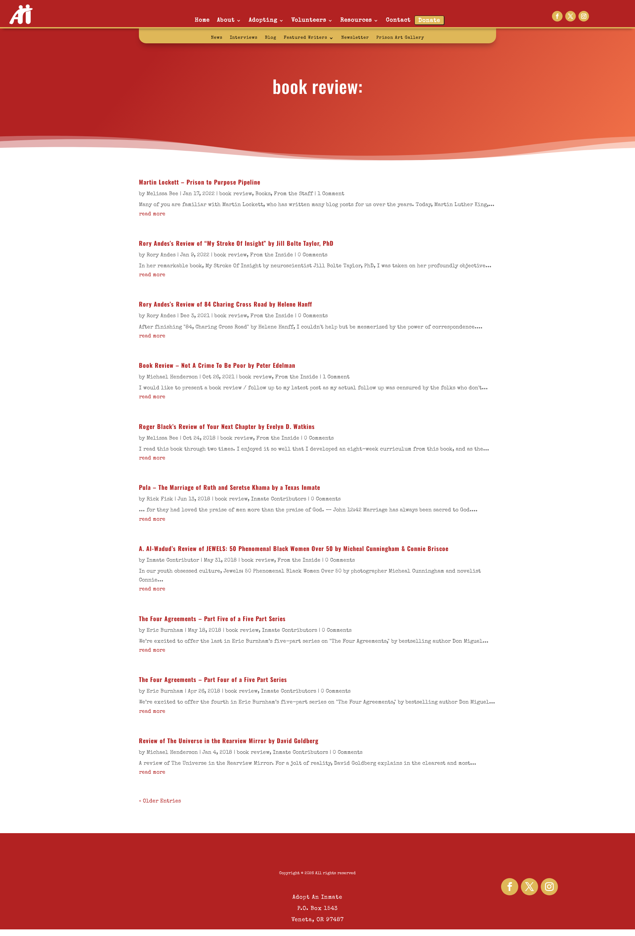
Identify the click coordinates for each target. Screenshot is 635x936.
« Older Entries (160, 801)
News (217, 38)
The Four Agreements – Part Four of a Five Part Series (213, 679)
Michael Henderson (172, 377)
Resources (356, 20)
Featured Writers (305, 38)
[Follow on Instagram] (583, 16)
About (226, 20)
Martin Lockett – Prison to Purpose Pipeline (199, 182)
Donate (429, 20)
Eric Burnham (165, 630)
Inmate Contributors (278, 499)
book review (235, 194)
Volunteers (308, 20)
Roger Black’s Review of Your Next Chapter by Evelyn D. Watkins (227, 426)
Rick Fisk (160, 499)
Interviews (244, 38)
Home (202, 20)
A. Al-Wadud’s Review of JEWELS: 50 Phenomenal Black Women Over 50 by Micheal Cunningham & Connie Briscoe (293, 548)
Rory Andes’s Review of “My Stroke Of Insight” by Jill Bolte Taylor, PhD (236, 243)
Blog (270, 38)
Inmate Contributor (173, 560)
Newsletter (355, 38)
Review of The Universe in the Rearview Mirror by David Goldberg (228, 740)
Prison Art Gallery (400, 38)
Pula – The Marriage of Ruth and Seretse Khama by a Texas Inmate (229, 487)
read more (152, 214)
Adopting (263, 20)
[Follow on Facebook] (557, 16)
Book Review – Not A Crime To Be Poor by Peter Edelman (217, 365)
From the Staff (293, 194)
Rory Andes (161, 255)
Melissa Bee (162, 194)
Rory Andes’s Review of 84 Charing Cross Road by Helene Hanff (225, 304)
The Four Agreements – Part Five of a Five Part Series (212, 618)
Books (263, 194)
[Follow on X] (570, 16)
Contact (398, 20)
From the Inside (271, 255)
